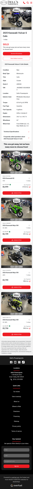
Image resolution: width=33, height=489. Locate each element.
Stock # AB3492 (7, 223)
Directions (16, 411)
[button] (24, 3)
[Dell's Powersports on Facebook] (10, 362)
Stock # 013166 (6, 176)
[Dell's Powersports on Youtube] (14, 362)
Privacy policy (16, 426)
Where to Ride (16, 406)
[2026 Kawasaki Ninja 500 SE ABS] (16, 209)
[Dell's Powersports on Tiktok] (23, 362)
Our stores (16, 391)
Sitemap (16, 421)
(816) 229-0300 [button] (18, 379)
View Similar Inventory (16, 58)
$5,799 (5, 280)
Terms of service (16, 431)
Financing (16, 416)
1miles (28, 181)
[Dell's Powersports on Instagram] (19, 362)
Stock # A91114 (6, 317)
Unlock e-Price (17, 193)
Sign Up (16, 466)
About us (16, 401)
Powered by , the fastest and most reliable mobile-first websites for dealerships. (16, 480)
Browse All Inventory (16, 53)
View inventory (16, 396)
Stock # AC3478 (7, 270)
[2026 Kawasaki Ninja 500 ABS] (16, 256)
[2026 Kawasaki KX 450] (16, 162)
